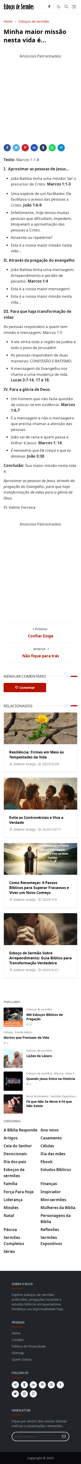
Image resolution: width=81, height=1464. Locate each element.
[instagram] (24, 1393)
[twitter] (15, 1393)
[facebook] (49, 7)
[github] (33, 1393)
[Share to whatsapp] (52, 147)
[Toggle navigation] (73, 6)
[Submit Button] (64, 1436)
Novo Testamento (37, 1096)
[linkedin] (33, 1384)
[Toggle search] (66, 6)
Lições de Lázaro (39, 1056)
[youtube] (51, 1384)
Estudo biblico (23, 1032)
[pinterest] (42, 1384)
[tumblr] (24, 1384)
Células (9, 1032)
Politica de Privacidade (29, 1346)
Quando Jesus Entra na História (50, 1079)
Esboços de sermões (39, 1009)
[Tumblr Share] (43, 147)
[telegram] (15, 1384)
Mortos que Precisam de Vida (26, 1037)
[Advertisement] (40, 103)
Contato (17, 1340)
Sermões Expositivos (63, 1096)
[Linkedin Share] (34, 147)
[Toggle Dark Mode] (58, 6)
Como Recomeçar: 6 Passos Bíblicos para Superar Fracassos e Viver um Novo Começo (39, 887)
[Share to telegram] (61, 147)
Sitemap (18, 1353)
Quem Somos (22, 1359)
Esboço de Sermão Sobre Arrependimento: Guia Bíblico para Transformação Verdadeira (40, 958)
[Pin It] (25, 147)
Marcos (59, 1073)
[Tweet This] (16, 147)
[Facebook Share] (7, 147)
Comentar (27, 687)
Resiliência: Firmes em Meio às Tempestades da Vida (36, 755)
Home (16, 1333)
